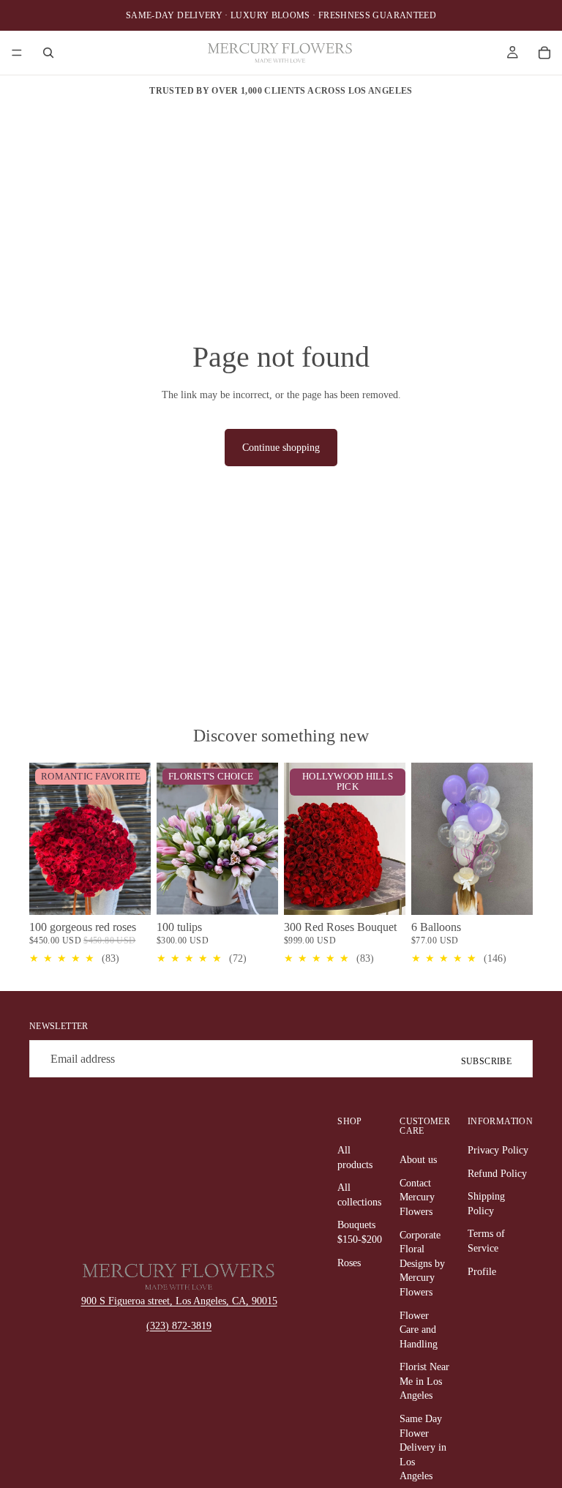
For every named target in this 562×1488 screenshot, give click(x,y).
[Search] (48, 53)
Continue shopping (281, 447)
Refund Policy (497, 1173)
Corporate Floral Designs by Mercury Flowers (422, 1264)
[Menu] (17, 53)
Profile (482, 1271)
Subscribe (486, 1061)
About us (418, 1159)
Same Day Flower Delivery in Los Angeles (423, 1447)
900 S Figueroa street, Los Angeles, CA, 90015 (179, 1301)
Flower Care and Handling (419, 1330)
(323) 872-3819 (178, 1325)
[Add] (128, 892)
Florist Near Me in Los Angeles (424, 1381)
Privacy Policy (498, 1150)
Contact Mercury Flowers (417, 1197)
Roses (349, 1262)
